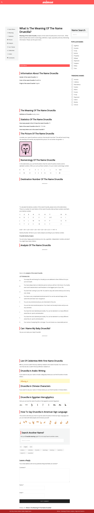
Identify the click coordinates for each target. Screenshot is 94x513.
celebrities (30, 450)
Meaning (10, 33)
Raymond (76, 61)
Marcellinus (77, 84)
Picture (9, 40)
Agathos (76, 45)
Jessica (76, 53)
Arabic (9, 54)
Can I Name (11, 47)
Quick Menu (11, 29)
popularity (30, 453)
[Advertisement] (47, 16)
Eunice (76, 92)
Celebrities (10, 50)
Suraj (75, 51)
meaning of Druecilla (53, 450)
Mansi (75, 89)
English (25, 446)
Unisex (15, 511)
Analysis (10, 43)
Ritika (75, 66)
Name (21, 485)
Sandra (76, 87)
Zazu (75, 68)
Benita (76, 102)
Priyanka (76, 56)
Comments (10, 58)
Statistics (10, 36)
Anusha (76, 48)
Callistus (76, 82)
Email (21, 492)
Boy (13, 511)
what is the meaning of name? (47, 2)
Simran (76, 105)
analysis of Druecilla (23, 450)
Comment (22, 467)
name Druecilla (61, 450)
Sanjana (76, 63)
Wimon (58, 511)
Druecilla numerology (38, 450)
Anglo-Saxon (28, 511)
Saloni (75, 99)
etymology (45, 450)
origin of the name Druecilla (23, 453)
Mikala (76, 58)
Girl (31, 446)
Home (21, 508)
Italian (23, 511)
